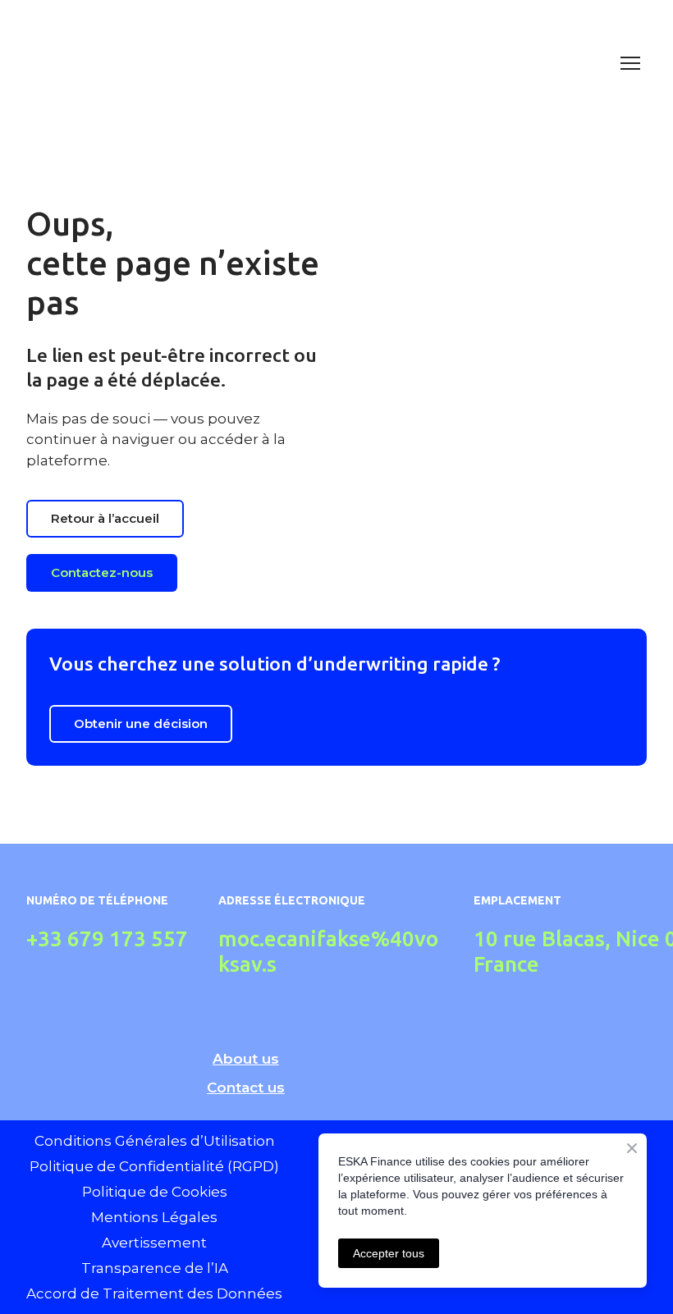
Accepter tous (388, 1253)
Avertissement (154, 1242)
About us (246, 1059)
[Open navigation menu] (630, 63)
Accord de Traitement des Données (154, 1293)
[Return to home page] (320, 63)
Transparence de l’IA (154, 1268)
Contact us (246, 1087)
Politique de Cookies (154, 1192)
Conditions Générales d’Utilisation (154, 1141)
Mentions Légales (154, 1217)
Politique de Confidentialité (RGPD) (154, 1166)
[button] (105, 519)
